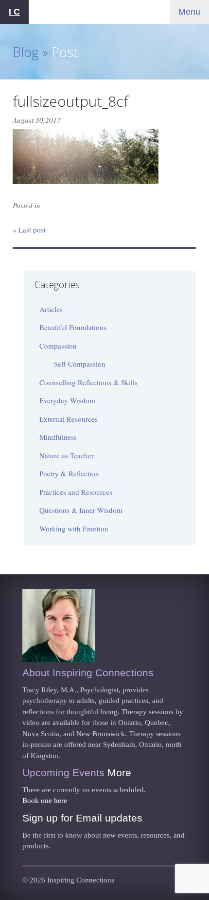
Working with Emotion (73, 528)
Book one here (44, 800)
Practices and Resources (75, 492)
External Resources (68, 419)
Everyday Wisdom (67, 400)
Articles (51, 309)
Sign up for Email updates (82, 817)
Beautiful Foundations (72, 327)
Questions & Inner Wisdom (80, 510)
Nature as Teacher (66, 455)
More (119, 772)
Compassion (58, 346)
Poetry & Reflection (69, 473)
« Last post (29, 230)
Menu (189, 12)
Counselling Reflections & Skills (88, 382)
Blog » (30, 52)
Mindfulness (58, 437)
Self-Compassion (79, 364)
